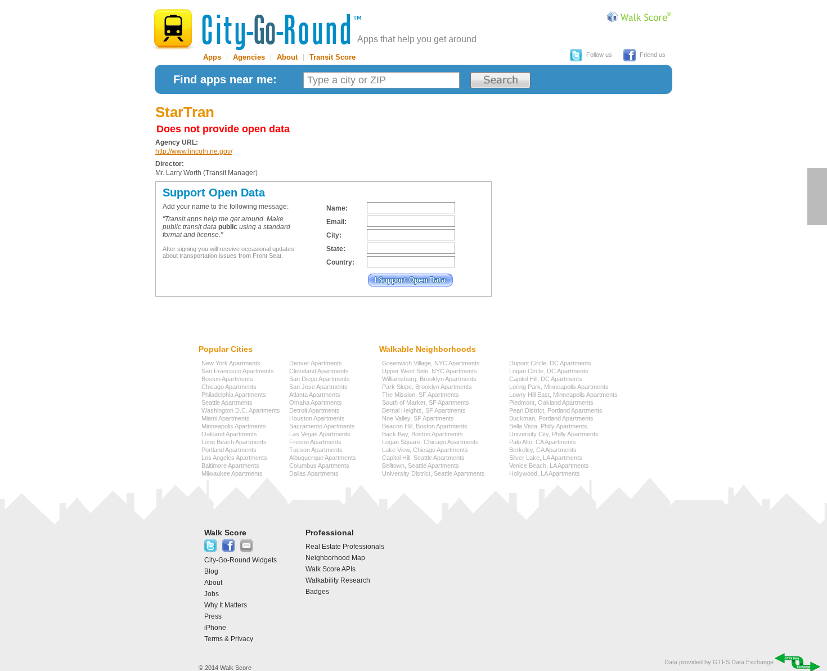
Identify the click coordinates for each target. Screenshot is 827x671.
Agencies (249, 57)
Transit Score (332, 57)
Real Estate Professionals (344, 547)
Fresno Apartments (315, 442)
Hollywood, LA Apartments (544, 473)
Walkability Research (337, 580)
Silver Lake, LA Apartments (545, 457)
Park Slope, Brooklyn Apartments (427, 386)
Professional (329, 532)
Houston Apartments (317, 418)
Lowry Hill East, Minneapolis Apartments (563, 394)
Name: (337, 208)
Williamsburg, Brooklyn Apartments (429, 378)
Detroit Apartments (314, 410)
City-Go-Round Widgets (240, 560)
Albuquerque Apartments (322, 457)
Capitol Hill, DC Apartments (545, 378)
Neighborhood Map (335, 558)
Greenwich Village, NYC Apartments (431, 363)
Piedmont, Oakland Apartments (551, 402)
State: (335, 249)
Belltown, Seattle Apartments (420, 465)
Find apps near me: (225, 79)
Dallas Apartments (314, 473)
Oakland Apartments (229, 434)
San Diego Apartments (319, 378)
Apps (212, 57)
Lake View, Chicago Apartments (425, 449)
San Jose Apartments (318, 386)
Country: (340, 262)
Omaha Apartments (315, 402)
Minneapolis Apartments (233, 426)
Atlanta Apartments (314, 394)
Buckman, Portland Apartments (551, 418)
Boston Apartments (227, 378)
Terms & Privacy (228, 639)
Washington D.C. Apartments (240, 410)
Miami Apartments (225, 418)
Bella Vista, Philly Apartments (548, 426)
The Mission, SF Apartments (420, 394)
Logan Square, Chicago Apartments (430, 442)
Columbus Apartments (319, 465)
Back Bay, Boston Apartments (422, 434)
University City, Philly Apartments (554, 434)
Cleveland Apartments (319, 371)
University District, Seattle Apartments (433, 473)
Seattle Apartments (227, 402)
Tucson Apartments (316, 449)
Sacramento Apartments (322, 426)
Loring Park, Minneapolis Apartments (559, 386)
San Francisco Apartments (237, 371)
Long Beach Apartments (234, 442)
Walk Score (225, 532)
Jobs (211, 594)
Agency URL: (176, 142)
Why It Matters (225, 605)
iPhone (215, 628)
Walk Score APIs (330, 569)
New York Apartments (230, 363)
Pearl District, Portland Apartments (556, 410)
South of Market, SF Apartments (425, 402)
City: (333, 235)
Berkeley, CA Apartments (543, 449)
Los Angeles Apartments (234, 457)
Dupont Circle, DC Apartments (550, 363)
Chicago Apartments (229, 386)
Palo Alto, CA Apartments (542, 442)
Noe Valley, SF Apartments (418, 418)
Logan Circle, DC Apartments (548, 371)
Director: (169, 164)
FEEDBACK (817, 196)
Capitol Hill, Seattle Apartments (423, 457)
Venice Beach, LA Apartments (549, 465)
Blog (211, 571)
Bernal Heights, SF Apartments (424, 410)
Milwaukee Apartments (232, 473)
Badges (317, 592)
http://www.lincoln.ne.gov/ (193, 151)
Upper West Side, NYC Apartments (429, 371)
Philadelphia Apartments (233, 394)
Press (213, 616)
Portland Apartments (229, 449)
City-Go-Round (256, 29)
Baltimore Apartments (230, 465)
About (287, 57)
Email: (336, 222)
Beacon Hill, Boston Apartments (425, 426)
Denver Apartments (315, 363)
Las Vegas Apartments (319, 434)
